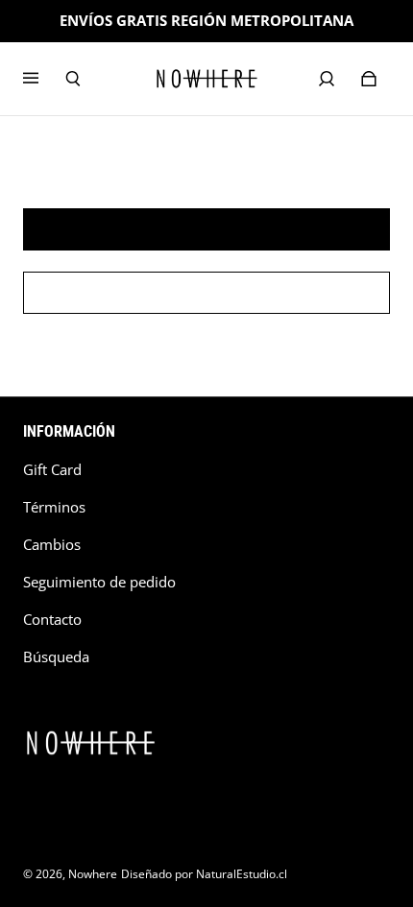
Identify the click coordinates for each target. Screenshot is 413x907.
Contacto (52, 619)
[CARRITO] (369, 79)
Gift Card (52, 470)
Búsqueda (56, 657)
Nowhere (92, 874)
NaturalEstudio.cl (241, 874)
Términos (54, 507)
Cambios (52, 545)
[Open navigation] (44, 79)
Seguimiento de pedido (99, 582)
